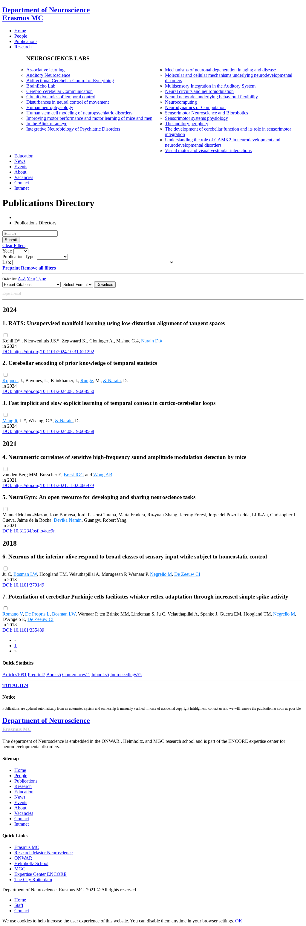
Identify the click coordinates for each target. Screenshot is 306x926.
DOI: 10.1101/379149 (23, 584)
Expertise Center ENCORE (40, 874)
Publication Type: (19, 256)
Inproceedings (126, 674)
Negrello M (161, 574)
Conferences (76, 674)
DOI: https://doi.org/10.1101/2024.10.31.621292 (48, 351)
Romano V (12, 613)
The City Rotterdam (33, 879)
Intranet (21, 823)
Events (20, 802)
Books (53, 674)
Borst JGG (74, 474)
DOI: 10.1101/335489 (23, 630)
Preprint (36, 674)
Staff (18, 905)
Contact (21, 818)
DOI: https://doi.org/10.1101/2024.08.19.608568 (48, 431)
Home (20, 770)
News (19, 797)
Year (31, 278)
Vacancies (23, 813)
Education (23, 791)
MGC (19, 868)
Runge (86, 380)
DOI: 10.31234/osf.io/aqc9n (29, 530)
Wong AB (102, 474)
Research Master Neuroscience (43, 852)
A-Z (22, 278)
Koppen (10, 380)
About (20, 807)
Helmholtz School (31, 863)
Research (23, 786)
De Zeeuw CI (187, 574)
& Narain (112, 380)
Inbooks (100, 674)
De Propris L (37, 613)
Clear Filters (13, 245)
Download (105, 284)
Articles (14, 674)
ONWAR (23, 858)
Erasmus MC (26, 847)
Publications (25, 780)
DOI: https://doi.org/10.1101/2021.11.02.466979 (48, 485)
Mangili (9, 420)
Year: (7, 250)
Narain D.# (151, 340)
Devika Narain (68, 520)
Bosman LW (25, 574)
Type (41, 278)
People (20, 775)
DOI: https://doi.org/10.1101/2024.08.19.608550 (48, 391)
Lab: (6, 262)
